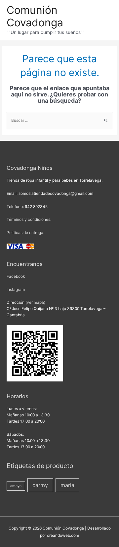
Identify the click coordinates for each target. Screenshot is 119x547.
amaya (15, 485)
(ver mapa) (35, 302)
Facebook (16, 276)
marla (67, 485)
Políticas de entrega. (25, 232)
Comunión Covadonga (35, 16)
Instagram (16, 289)
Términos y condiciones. (29, 219)
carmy (40, 485)
